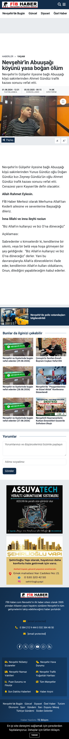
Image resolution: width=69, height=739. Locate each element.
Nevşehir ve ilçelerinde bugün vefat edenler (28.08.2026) (18, 388)
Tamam (34, 735)
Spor (22, 707)
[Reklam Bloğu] (34, 509)
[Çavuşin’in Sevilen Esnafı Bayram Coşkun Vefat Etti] (51, 346)
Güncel (33, 13)
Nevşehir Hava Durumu (46, 664)
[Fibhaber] (20, 5)
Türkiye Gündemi (25, 710)
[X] (25, 646)
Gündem (31, 707)
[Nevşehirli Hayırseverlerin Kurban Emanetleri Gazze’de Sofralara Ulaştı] (51, 406)
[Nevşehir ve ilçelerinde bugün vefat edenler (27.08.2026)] (18, 406)
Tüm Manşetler (48, 681)
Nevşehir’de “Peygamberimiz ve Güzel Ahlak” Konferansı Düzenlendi (50, 389)
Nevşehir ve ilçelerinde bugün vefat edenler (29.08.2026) (18, 359)
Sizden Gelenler (44, 710)
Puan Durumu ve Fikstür (15, 683)
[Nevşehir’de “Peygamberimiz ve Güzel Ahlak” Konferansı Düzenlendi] (51, 375)
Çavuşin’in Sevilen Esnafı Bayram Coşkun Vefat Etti (49, 359)
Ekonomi (13, 707)
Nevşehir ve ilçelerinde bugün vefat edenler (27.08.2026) (18, 419)
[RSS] (49, 646)
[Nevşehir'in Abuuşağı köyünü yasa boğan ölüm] (34, 116)
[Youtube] (37, 646)
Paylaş (9, 140)
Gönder (9, 471)
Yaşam (21, 56)
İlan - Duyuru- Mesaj (48, 707)
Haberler (7, 56)
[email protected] (37, 621)
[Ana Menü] (64, 4)
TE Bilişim (42, 720)
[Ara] (59, 4)
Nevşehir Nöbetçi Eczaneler (16, 664)
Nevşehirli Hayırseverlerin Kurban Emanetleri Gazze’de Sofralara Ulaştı (50, 421)
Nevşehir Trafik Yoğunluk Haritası (46, 673)
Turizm (61, 703)
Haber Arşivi (46, 691)
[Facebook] (19, 646)
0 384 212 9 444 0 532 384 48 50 (37, 627)
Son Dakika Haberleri (19, 691)
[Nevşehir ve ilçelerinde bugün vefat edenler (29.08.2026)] (18, 346)
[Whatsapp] (43, 646)
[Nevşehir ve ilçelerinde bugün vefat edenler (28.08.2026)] (18, 375)
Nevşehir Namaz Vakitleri (16, 673)
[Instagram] (31, 646)
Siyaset (45, 13)
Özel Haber (60, 13)
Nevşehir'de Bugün (13, 13)
